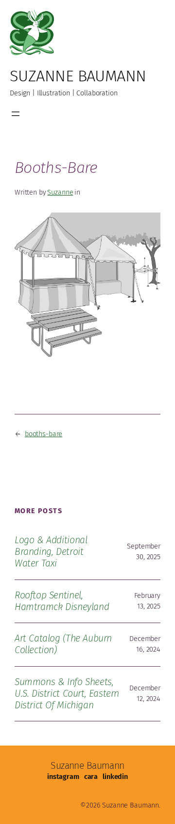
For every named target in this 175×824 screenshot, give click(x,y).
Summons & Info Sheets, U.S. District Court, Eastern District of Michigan (67, 693)
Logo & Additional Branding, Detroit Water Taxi (51, 551)
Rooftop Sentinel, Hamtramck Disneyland (62, 601)
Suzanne (60, 192)
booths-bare (43, 433)
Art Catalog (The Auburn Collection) (63, 644)
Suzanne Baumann (78, 76)
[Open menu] (15, 114)
